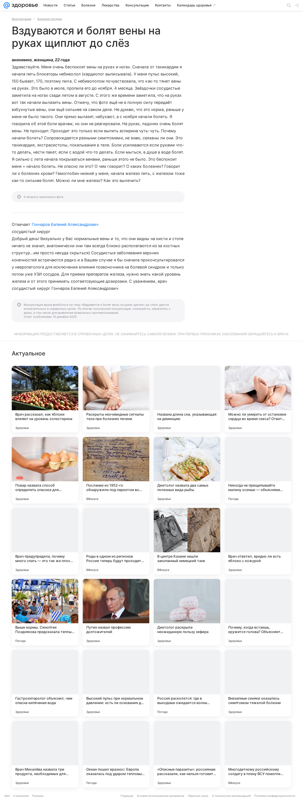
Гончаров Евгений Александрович (65, 224)
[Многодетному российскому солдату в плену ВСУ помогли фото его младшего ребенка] (258, 754)
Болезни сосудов (49, 19)
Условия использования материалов (160, 795)
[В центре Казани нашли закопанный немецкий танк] (187, 541)
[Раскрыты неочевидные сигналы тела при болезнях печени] (116, 399)
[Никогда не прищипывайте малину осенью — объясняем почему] (258, 470)
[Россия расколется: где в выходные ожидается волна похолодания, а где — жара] (187, 683)
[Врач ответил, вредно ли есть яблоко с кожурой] (258, 541)
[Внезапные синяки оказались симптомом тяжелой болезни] (258, 683)
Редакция (127, 795)
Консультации (21, 19)
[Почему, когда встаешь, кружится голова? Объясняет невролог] (258, 612)
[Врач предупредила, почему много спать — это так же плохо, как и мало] (45, 541)
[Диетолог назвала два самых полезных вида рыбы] (187, 470)
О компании (21, 795)
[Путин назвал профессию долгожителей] (116, 612)
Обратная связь (198, 795)
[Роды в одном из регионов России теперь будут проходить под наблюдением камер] (116, 541)
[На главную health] (24, 5)
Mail (7, 795)
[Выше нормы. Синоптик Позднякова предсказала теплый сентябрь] (45, 612)
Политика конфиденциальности (274, 795)
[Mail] (7, 5)
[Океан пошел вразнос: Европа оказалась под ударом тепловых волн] (116, 754)
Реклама (37, 795)
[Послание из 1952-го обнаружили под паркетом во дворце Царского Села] (116, 470)
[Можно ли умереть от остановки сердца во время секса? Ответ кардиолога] (258, 399)
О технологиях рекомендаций (231, 795)
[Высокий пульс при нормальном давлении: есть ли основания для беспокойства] (116, 683)
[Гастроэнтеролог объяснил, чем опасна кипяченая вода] (45, 683)
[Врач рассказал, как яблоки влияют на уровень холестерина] (45, 399)
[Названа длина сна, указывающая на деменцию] (187, 399)
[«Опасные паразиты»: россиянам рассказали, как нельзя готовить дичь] (187, 754)
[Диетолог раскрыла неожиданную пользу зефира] (187, 612)
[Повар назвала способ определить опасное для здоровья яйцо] (45, 470)
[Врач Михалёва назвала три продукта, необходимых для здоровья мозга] (45, 754)
